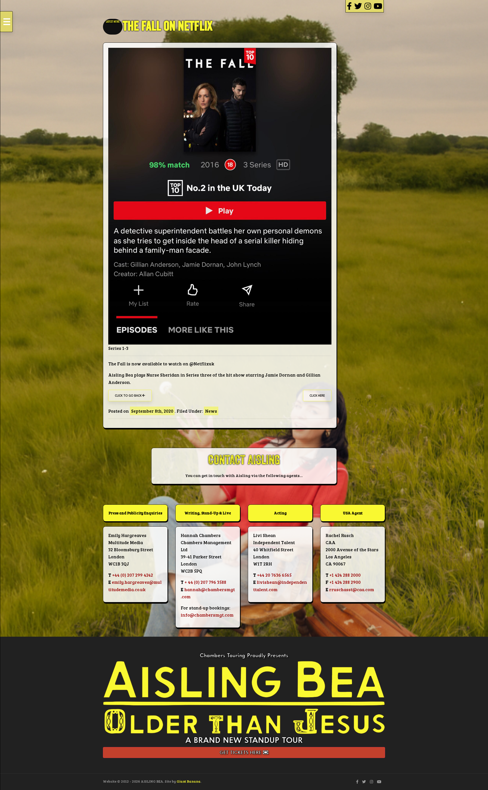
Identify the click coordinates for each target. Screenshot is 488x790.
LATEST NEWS (112, 22)
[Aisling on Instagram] (367, 6)
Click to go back (128, 395)
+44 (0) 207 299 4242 (132, 575)
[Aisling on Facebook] (349, 6)
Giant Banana (189, 781)
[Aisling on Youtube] (378, 6)
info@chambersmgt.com (207, 615)
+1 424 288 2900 (345, 582)
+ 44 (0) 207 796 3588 (205, 582)
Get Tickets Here (241, 752)
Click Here (317, 395)
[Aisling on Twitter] (358, 6)
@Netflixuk (201, 364)
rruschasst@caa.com (351, 589)
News (211, 411)
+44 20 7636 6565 (274, 575)
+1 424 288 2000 (345, 575)
